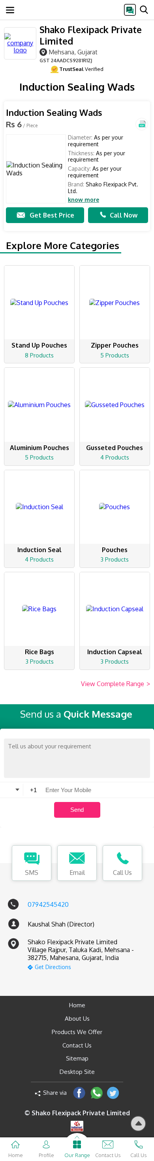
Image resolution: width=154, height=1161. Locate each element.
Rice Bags (39, 652)
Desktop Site (77, 1071)
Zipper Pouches (115, 345)
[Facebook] (79, 1092)
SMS (31, 872)
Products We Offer (77, 1032)
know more (83, 200)
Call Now (123, 215)
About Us (77, 1018)
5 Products (114, 355)
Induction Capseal (114, 652)
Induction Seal (39, 550)
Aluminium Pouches (39, 448)
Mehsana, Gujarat (73, 52)
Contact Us (77, 1045)
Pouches (115, 550)
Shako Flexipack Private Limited (90, 35)
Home (77, 1005)
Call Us (122, 872)
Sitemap (77, 1058)
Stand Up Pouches (39, 345)
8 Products (39, 355)
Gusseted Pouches (114, 448)
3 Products (114, 559)
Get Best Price (52, 215)
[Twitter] (113, 1092)
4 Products (114, 457)
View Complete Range (115, 684)
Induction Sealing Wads (54, 112)
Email (77, 872)
